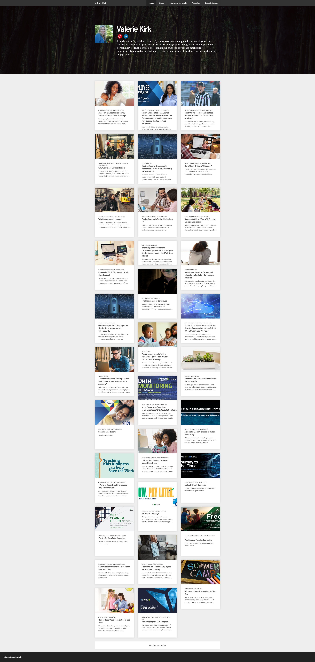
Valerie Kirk (100, 3)
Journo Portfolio (16, 657)
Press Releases (211, 3)
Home (151, 3)
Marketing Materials (178, 3)
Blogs (161, 3)
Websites (196, 3)
